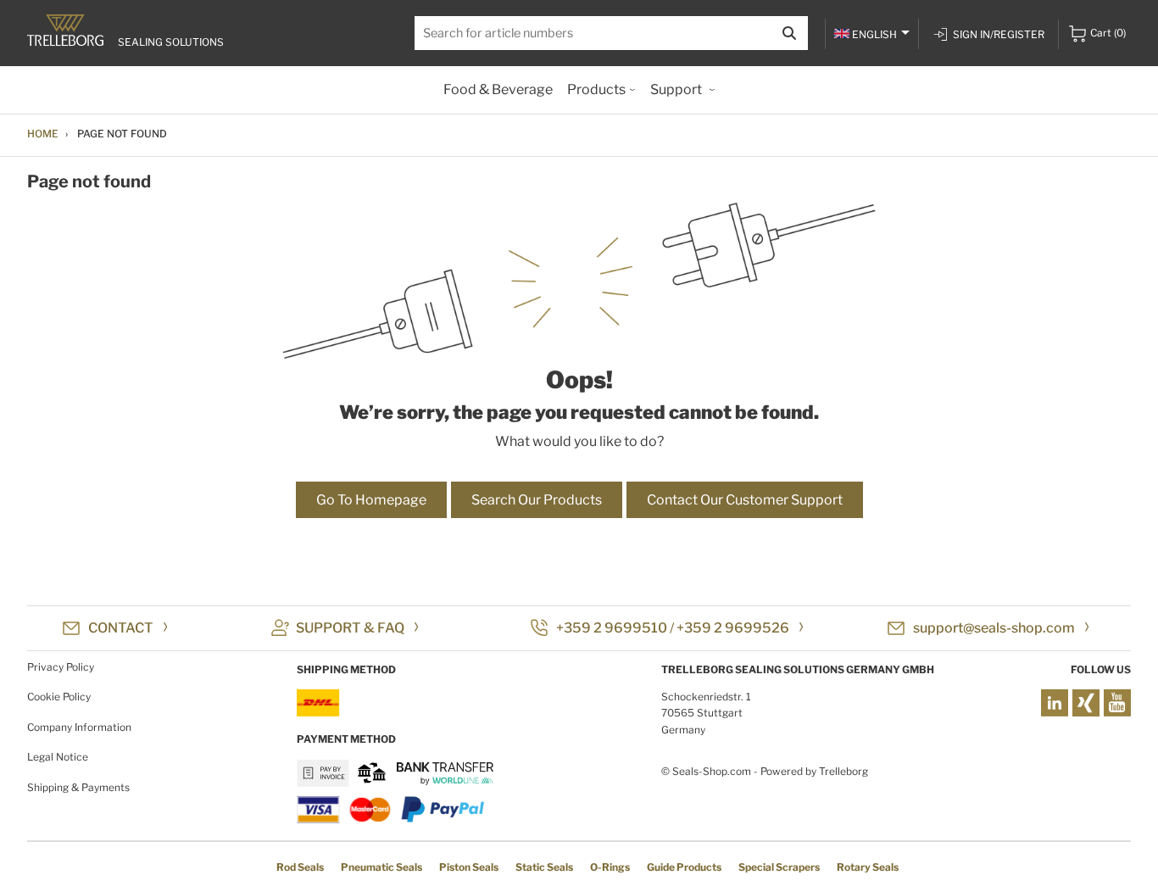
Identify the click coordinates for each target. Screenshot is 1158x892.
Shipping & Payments (78, 787)
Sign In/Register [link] (998, 34)
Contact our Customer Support (745, 500)
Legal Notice (57, 756)
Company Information (79, 727)
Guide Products (684, 867)
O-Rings (610, 867)
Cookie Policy (59, 696)
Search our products (536, 500)
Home (42, 133)
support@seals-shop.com (994, 628)
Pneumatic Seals (381, 867)
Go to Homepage (371, 500)
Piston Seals (468, 867)
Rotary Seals (868, 867)
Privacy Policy (60, 667)
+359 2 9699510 (611, 628)
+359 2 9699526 (732, 628)
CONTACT (120, 628)
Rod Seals (300, 867)
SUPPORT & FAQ (350, 628)
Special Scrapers (779, 867)
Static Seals (544, 867)
